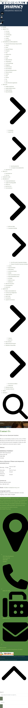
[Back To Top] (14, 688)
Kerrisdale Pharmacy (10, 656)
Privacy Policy (3, 660)
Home (1, 427)
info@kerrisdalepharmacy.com (11, 487)
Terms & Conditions (12, 660)
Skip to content (4, 1)
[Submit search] (1, 699)
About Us (6, 427)
